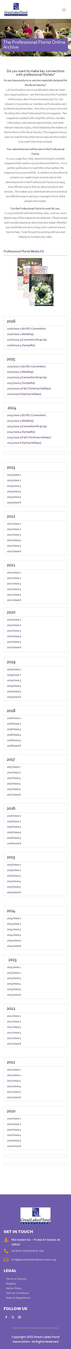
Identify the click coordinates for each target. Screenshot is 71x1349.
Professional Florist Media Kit (24, 251)
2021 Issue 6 (14, 600)
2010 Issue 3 (14, 1129)
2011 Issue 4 (14, 1086)
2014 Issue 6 (14, 946)
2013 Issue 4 (14, 983)
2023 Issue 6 (14, 502)
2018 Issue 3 (14, 729)
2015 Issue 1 (14, 864)
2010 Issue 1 (14, 1118)
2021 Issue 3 (14, 583)
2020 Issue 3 (14, 630)
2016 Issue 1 (14, 816)
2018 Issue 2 (14, 723)
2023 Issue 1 (14, 474)
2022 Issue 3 (14, 534)
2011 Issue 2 (14, 1075)
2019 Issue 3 (14, 680)
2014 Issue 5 (14, 940)
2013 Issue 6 (14, 994)
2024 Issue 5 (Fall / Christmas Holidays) (29, 437)
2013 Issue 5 (14, 989)
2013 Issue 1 (14, 967)
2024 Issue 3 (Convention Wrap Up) (27, 426)
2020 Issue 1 (14, 619)
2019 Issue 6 (14, 697)
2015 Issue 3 (14, 875)
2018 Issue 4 (14, 734)
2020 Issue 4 (14, 636)
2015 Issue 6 (14, 892)
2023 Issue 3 (14, 486)
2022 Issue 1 (14, 523)
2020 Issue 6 (14, 647)
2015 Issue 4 (14, 881)
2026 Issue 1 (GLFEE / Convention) (26, 328)
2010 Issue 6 (14, 1146)
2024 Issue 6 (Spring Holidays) (24, 443)
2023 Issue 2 (14, 480)
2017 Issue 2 (14, 772)
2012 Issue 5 (14, 1038)
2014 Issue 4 (14, 935)
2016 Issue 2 (14, 821)
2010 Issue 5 (14, 1140)
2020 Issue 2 (14, 625)
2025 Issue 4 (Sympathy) (21, 383)
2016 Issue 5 (14, 838)
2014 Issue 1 (14, 918)
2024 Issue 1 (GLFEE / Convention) (26, 415)
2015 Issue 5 (14, 886)
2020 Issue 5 (14, 641)
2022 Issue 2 (14, 529)
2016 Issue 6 (14, 843)
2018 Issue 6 (14, 745)
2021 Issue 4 (14, 589)
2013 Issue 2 (14, 972)
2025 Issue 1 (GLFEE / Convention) (26, 366)
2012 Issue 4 (14, 1032)
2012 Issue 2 (14, 1021)
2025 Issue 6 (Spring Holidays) (24, 394)
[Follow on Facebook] (6, 1317)
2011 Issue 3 (14, 1080)
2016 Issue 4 (14, 832)
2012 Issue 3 (14, 1027)
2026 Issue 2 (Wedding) (20, 334)
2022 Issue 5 (14, 545)
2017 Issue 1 (13, 767)
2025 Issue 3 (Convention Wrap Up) (27, 377)
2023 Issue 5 (14, 497)
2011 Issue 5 (14, 1091)
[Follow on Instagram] (19, 1317)
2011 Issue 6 (14, 1097)
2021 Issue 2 (14, 578)
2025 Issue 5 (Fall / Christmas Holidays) (29, 388)
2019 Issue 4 (14, 686)
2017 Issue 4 (14, 783)
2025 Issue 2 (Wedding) (20, 372)
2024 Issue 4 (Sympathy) (21, 432)
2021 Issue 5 (14, 594)
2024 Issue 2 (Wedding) (20, 420)
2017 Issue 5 (13, 789)
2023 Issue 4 (14, 491)
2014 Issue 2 (14, 923)
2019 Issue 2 (14, 675)
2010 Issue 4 (14, 1135)
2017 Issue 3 (13, 778)
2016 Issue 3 (14, 826)
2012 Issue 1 (14, 1016)
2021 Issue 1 (14, 572)
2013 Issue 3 (14, 978)
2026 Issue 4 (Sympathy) (21, 345)
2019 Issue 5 (14, 691)
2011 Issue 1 (14, 1069)
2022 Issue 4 (14, 540)
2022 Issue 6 (14, 551)
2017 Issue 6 (14, 794)
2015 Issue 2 (14, 870)
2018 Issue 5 (14, 740)
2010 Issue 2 (14, 1124)
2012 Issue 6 (14, 1043)
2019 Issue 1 (14, 669)
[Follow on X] (13, 1317)
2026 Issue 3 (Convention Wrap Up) (27, 339)
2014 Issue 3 (14, 929)
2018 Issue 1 (14, 718)
